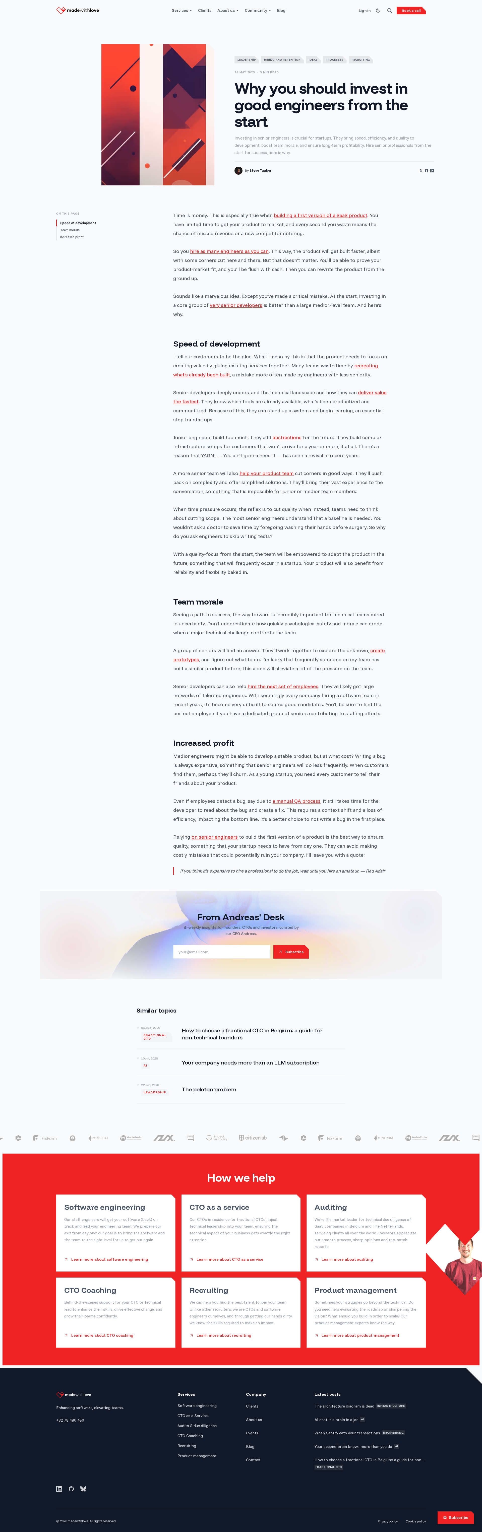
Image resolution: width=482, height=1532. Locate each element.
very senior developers (236, 305)
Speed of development (78, 223)
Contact (253, 1459)
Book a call (411, 10)
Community (256, 10)
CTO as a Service (192, 1415)
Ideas (313, 59)
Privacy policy (388, 1521)
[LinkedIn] (59, 1489)
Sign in (364, 10)
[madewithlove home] (77, 10)
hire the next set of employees (283, 686)
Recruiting (361, 59)
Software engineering (197, 1405)
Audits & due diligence (197, 1425)
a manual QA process (297, 801)
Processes (335, 59)
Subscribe (458, 1517)
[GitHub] (71, 1489)
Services (180, 10)
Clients (204, 10)
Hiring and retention (282, 59)
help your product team (266, 473)
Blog (281, 10)
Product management (197, 1455)
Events (252, 1432)
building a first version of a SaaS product (320, 215)
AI (145, 1065)
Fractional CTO (155, 1036)
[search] (390, 11)
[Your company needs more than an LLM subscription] (241, 1062)
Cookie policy (416, 1521)
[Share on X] (421, 170)
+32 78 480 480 (70, 1420)
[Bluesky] (83, 1489)
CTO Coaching (190, 1435)
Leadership (246, 59)
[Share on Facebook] (426, 170)
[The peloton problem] (241, 1089)
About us (226, 10)
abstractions (287, 437)
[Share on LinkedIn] (432, 170)
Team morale (70, 230)
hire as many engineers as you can (229, 251)
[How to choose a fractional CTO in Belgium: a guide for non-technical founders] (241, 1034)
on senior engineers (215, 837)
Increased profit (72, 237)
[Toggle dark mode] (378, 10)
